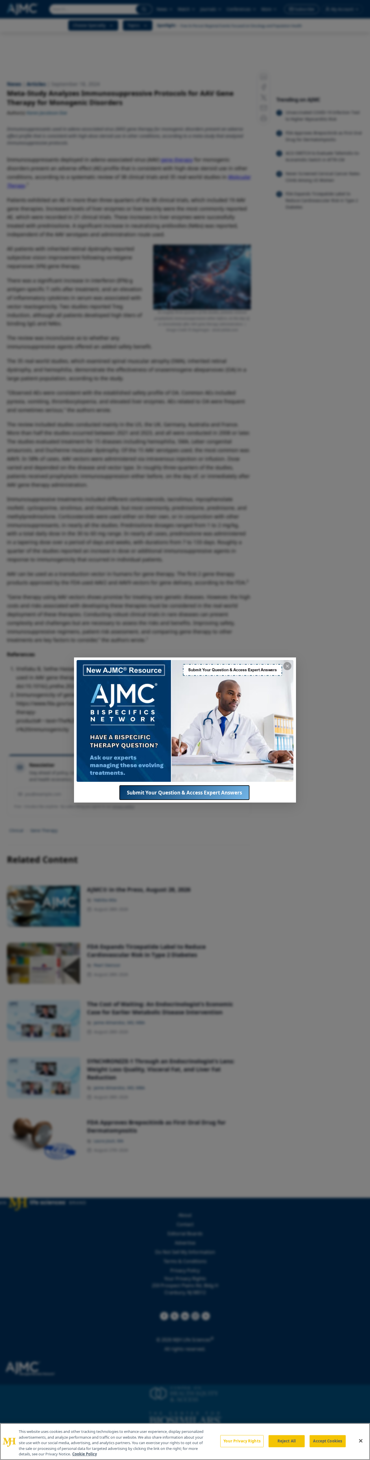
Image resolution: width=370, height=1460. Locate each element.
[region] (185, 1441)
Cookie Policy (84, 1454)
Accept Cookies (327, 1441)
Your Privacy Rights (241, 1441)
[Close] (360, 1441)
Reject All (287, 1441)
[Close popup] (287, 666)
